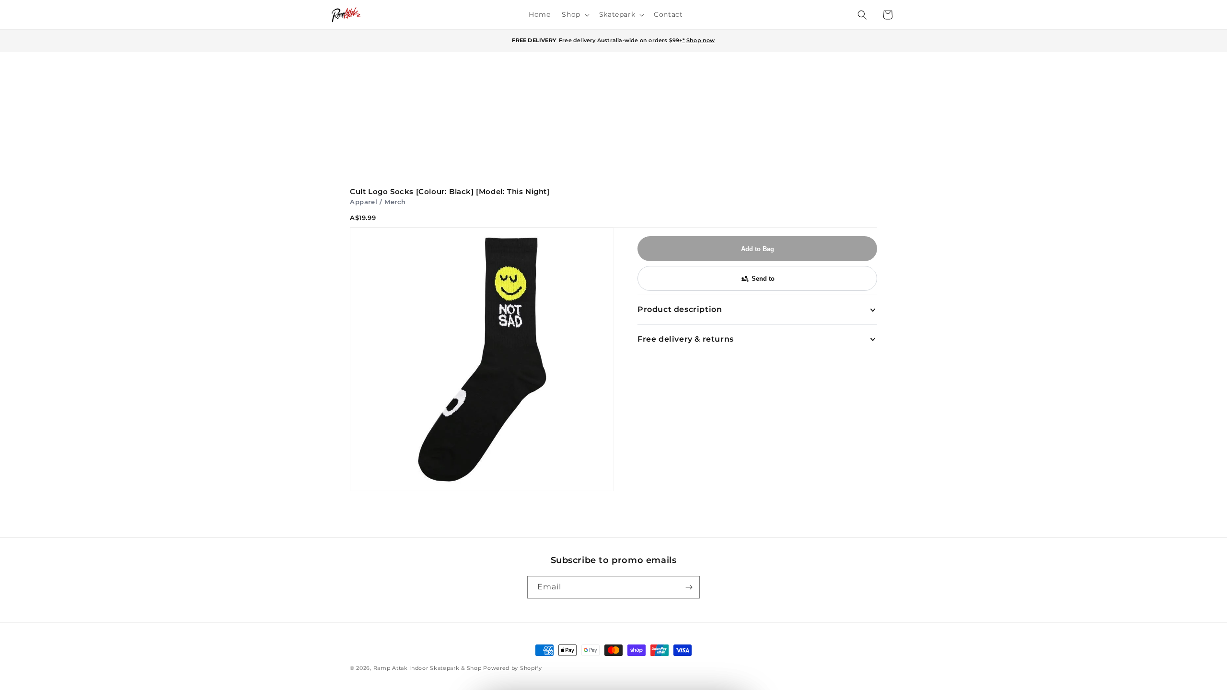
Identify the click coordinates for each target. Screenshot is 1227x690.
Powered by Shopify (512, 668)
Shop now (700, 40)
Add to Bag (757, 249)
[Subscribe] (688, 587)
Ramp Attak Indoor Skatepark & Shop (427, 668)
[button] (574, 14)
